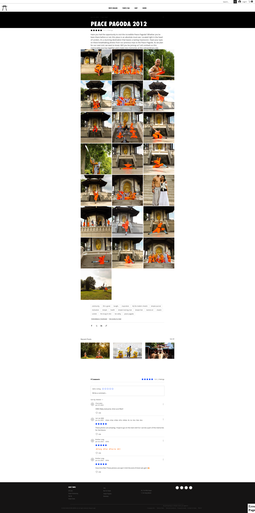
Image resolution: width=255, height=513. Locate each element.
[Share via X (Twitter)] (96, 326)
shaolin (159, 310)
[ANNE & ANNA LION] (127, 351)
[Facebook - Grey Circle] (181, 487)
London (94, 314)
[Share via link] (106, 326)
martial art (149, 310)
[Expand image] (96, 64)
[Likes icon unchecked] (96, 413)
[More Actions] (163, 404)
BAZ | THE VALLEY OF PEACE (94, 362)
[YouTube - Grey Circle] (190, 487)
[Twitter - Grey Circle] (177, 487)
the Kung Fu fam (105, 314)
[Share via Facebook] (92, 326)
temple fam (139, 310)
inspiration (125, 306)
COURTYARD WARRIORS (157, 362)
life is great (106, 306)
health (112, 310)
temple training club (125, 310)
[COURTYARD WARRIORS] (159, 351)
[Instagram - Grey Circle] (186, 487)
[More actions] (163, 17)
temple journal (156, 306)
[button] (251, 1)
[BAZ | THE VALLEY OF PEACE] (95, 351)
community (95, 306)
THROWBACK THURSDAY (99, 319)
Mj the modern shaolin (140, 306)
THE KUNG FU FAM (115, 319)
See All (172, 339)
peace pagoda (129, 314)
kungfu (116, 306)
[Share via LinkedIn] (101, 326)
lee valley (118, 314)
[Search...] (235, 1)
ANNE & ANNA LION (123, 362)
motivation (95, 310)
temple (104, 310)
